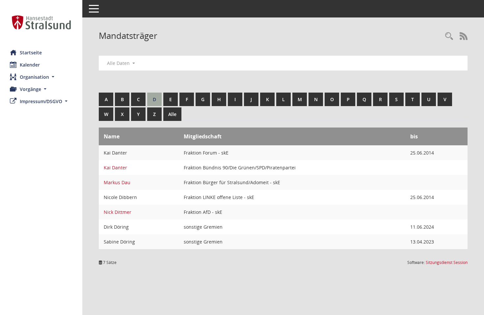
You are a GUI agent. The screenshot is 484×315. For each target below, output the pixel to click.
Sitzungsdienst (447, 262)
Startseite (31, 52)
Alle (172, 114)
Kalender (30, 65)
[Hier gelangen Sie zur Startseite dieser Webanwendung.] (41, 22)
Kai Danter (115, 167)
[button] (41, 77)
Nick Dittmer (117, 212)
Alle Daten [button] (119, 63)
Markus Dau (117, 182)
